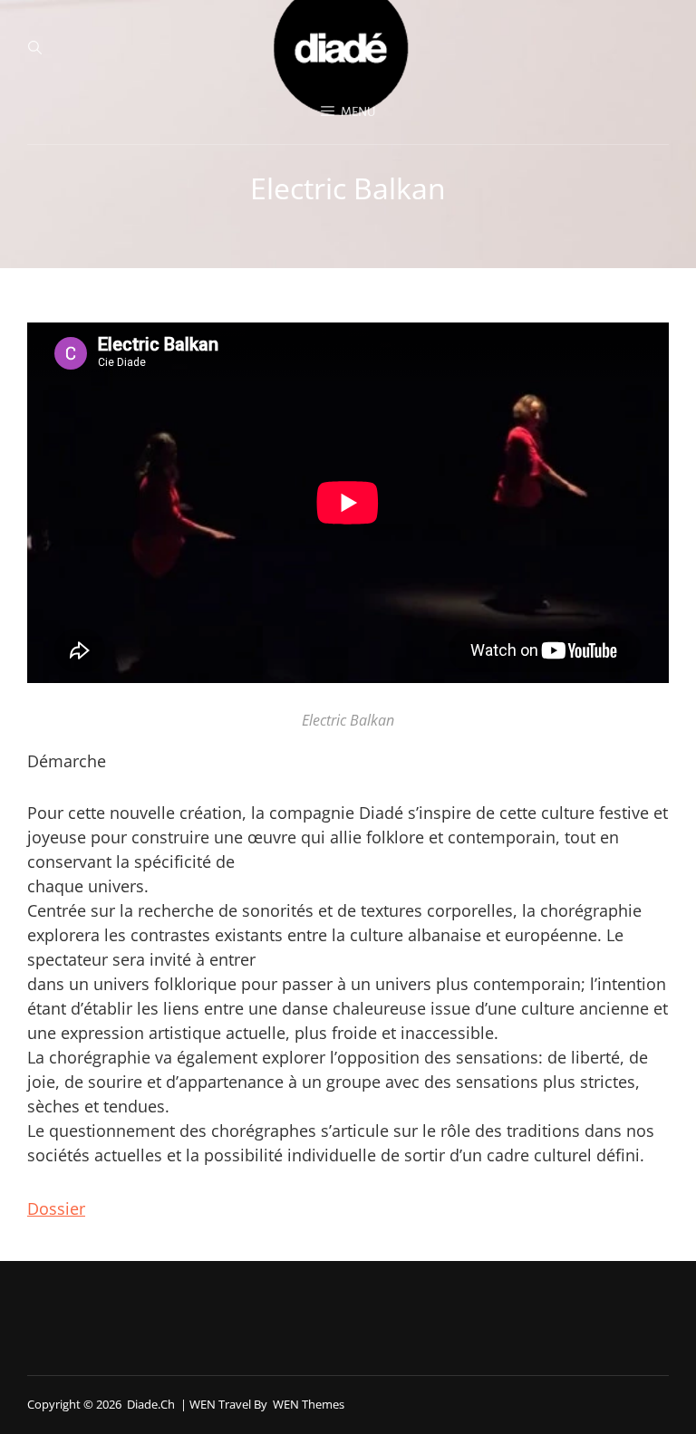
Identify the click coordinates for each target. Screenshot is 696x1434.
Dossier (56, 1208)
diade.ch (151, 1404)
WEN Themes (308, 1404)
